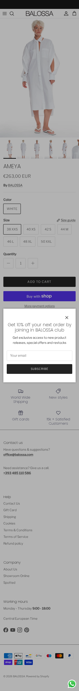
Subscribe (39, 368)
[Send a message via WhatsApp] (72, 684)
